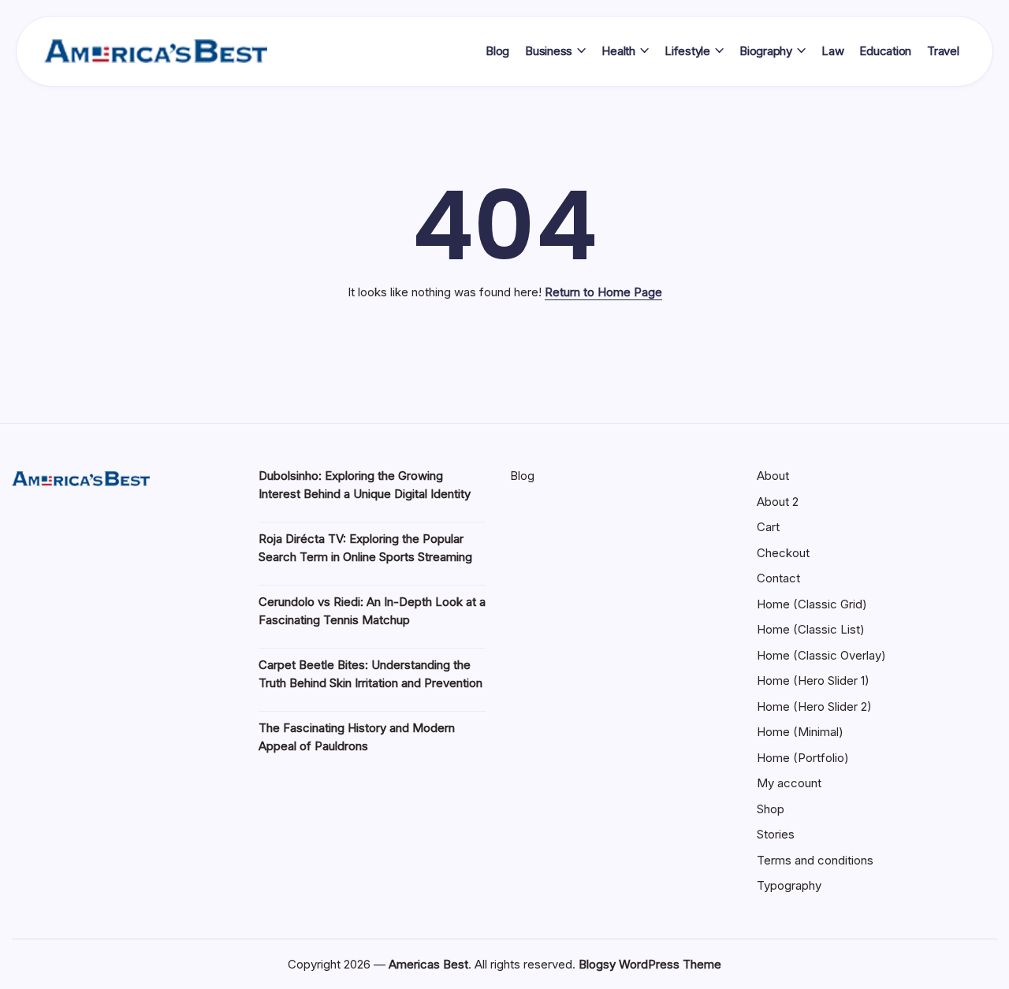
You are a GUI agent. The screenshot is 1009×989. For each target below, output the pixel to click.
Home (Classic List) (811, 629)
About (773, 475)
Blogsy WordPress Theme (650, 964)
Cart (768, 526)
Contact (778, 578)
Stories (776, 834)
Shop (770, 808)
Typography (789, 885)
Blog (522, 475)
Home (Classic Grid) (812, 604)
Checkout (783, 552)
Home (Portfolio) (803, 757)
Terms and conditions (815, 860)
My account (789, 782)
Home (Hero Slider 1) (813, 680)
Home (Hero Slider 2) (814, 706)
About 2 (778, 501)
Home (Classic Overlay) (821, 655)
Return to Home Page (603, 291)
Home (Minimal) (800, 731)
